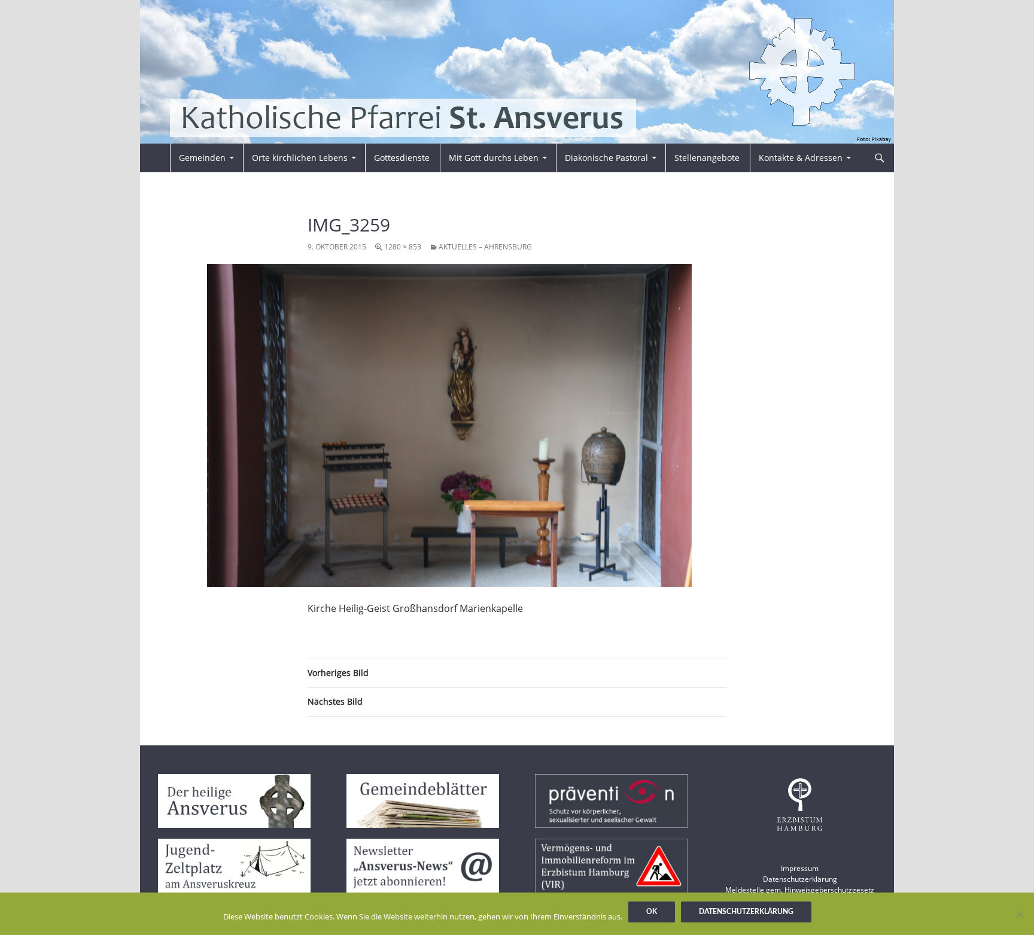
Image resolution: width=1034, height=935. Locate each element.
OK (651, 911)
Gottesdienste (402, 157)
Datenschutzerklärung (800, 879)
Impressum (800, 868)
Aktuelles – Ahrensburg (485, 247)
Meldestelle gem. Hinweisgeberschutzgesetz (799, 890)
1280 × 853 (402, 247)
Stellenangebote (707, 157)
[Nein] (1019, 914)
